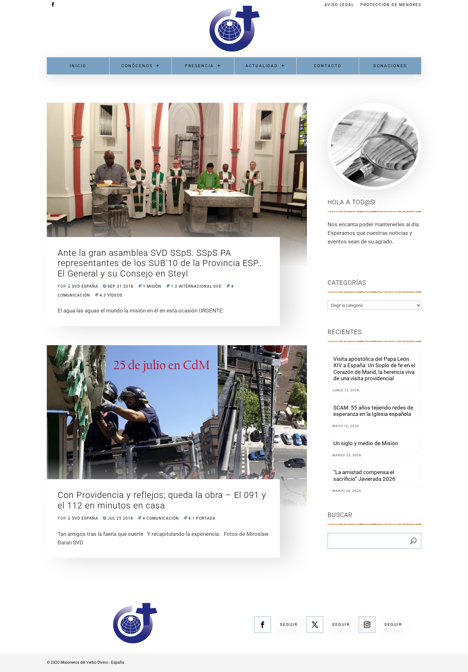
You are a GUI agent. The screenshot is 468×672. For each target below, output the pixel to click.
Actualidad (261, 66)
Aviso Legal (339, 5)
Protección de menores (390, 5)
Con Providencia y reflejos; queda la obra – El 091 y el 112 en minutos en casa (162, 500)
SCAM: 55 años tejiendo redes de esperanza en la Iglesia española (373, 410)
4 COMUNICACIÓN (161, 518)
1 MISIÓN (152, 286)
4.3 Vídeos (111, 295)
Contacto (328, 66)
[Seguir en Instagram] (367, 624)
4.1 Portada (202, 518)
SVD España (85, 286)
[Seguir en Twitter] (315, 624)
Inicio (78, 66)
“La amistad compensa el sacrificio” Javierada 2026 (364, 475)
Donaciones (390, 66)
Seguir (289, 624)
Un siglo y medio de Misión (365, 443)
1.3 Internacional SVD (196, 286)
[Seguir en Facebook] (262, 624)
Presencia (199, 66)
